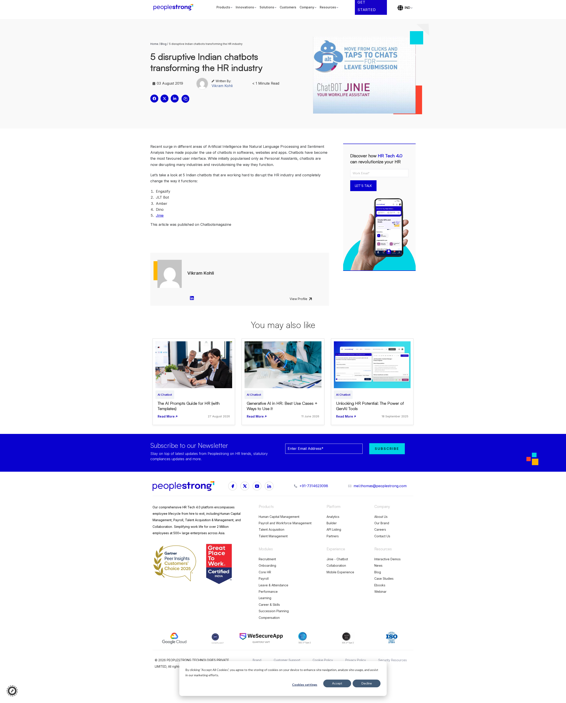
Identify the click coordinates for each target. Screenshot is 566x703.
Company (307, 7)
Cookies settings (304, 684)
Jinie (160, 215)
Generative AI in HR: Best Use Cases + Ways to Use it (282, 406)
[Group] (244, 486)
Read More (166, 416)
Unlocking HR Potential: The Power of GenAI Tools (370, 406)
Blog (163, 44)
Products (223, 7)
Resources (328, 7)
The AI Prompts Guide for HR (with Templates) (189, 406)
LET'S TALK (363, 186)
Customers (288, 7)
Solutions (267, 7)
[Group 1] (232, 486)
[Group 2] (256, 486)
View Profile (298, 299)
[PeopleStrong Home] (175, 7)
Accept (337, 683)
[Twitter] (269, 486)
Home (154, 44)
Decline (366, 683)
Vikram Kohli (222, 86)
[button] (154, 99)
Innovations (245, 7)
